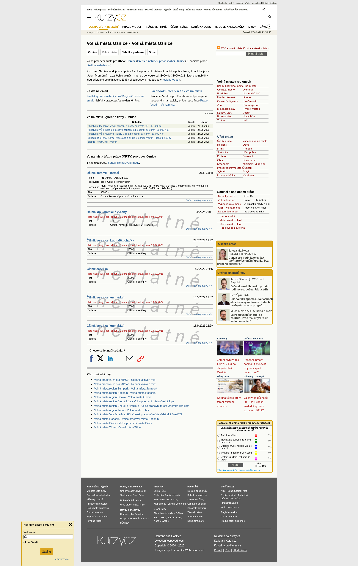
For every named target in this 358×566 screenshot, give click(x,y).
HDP (169, 499)
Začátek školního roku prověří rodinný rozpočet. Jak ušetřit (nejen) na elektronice (249, 289)
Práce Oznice (112, 32)
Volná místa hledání (104, 26)
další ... (247, 120)
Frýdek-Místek (251, 108)
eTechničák (235, 498)
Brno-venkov (224, 116)
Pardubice (223, 93)
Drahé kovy (160, 509)
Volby (223, 507)
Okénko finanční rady (231, 272)
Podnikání (192, 486)
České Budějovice (227, 101)
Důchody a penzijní (254, 376)
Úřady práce (224, 140)
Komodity (222, 338)
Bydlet (265, 3)
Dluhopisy (159, 495)
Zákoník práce (226, 199)
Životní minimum (95, 512)
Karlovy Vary (224, 112)
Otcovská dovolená (230, 223)
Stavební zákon (195, 516)
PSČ (204, 491)
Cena (230, 491)
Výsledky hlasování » (227, 470)
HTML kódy (240, 550)
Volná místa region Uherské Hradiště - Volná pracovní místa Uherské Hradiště (141, 405)
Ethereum (181, 504)
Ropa (156, 517)
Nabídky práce (226, 196)
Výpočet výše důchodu (236, 9)
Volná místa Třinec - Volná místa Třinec (118, 427)
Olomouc (248, 89)
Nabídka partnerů (133, 52)
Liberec (247, 97)
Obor (220, 160)
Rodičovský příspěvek (98, 508)
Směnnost (223, 163)
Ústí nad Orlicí (251, 93)
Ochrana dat (162, 536)
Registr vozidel (228, 495)
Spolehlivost (240, 491)
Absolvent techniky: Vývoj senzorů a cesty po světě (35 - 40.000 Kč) (125, 126)
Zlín (219, 105)
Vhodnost (248, 175)
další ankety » (253, 470)
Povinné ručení (94, 521)
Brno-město (250, 85)
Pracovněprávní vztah (230, 167)
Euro (135, 495)
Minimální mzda (135, 9)
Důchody (124, 523)
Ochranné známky (196, 504)
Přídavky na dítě (95, 499)
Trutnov (221, 120)
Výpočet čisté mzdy (229, 203)
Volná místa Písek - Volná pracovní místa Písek (123, 423)
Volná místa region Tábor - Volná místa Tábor (121, 410)
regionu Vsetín (171, 79)
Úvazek (247, 167)
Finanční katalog (229, 503)
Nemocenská (226, 216)
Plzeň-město (250, 101)
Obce (152, 52)
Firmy (220, 148)
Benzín (171, 517)
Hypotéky (141, 491)
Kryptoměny (160, 504)
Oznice (92, 52)
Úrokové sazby (127, 491)
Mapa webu (233, 507)
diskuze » (242, 470)
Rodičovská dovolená (231, 227)
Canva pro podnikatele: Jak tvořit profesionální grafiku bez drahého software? (243, 260)
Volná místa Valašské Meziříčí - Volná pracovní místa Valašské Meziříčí (138, 414)
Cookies (176, 536)
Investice (159, 486)
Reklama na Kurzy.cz (227, 536)
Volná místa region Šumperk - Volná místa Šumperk (125, 388)
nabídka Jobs (201, 26)
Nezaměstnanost (228, 211)
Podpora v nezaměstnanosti (134, 518)
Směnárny (125, 495)
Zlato (156, 513)
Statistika (222, 152)
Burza (157, 491)
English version (229, 512)
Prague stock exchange (233, 521)
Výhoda (221, 171)
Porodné (139, 514)
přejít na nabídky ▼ (98, 65)
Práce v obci (131, 26)
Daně (190, 521)
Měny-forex (223, 376)
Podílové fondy (172, 495)
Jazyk (246, 171)
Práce (123, 500)
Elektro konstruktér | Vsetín (102, 141)
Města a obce (194, 491)
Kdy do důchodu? (213, 9)
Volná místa (109, 52)
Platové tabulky (153, 9)
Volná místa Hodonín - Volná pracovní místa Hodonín (126, 418)
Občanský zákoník (196, 508)
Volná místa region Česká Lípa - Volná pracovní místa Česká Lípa (134, 401)
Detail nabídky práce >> (199, 200)
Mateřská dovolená (230, 220)
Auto (223, 491)
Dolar (141, 495)
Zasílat (46, 551)
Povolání (248, 156)
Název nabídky (226, 175)
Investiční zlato (167, 513)
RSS (227, 550)
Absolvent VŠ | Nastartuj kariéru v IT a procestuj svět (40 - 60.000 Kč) (126, 133)
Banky (123, 486)
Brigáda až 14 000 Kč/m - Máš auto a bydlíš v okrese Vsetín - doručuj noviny (129, 137)
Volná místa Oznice (129, 32)
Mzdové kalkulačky (230, 26)
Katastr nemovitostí (197, 495)
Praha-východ (251, 105)
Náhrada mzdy (194, 9)
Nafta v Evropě (161, 521)
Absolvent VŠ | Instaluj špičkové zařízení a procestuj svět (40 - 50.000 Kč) (128, 129)
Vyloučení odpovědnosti (169, 540)
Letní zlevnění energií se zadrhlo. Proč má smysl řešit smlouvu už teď (249, 317)
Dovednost (249, 160)
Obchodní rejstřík (226, 3)
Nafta (178, 517)
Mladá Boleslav (226, 108)
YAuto (247, 3)
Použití (218, 550)
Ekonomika (159, 499)
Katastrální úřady (196, 499)
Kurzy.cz (91, 32)
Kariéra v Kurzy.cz (225, 540)
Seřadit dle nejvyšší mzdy (123, 162)
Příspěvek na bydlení (97, 504)
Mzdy (252, 26)
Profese (247, 148)
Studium (273, 3)
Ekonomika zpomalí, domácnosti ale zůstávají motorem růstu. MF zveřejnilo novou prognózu (251, 302)
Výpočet (105, 486)
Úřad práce (225, 136)
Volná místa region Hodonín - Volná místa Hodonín (125, 392)
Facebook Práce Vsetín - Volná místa (176, 91)
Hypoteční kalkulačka (97, 516)
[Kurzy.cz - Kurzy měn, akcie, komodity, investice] (110, 20)
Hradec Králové (226, 97)
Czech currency (229, 516)
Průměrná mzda (116, 9)
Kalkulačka (93, 486)
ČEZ (164, 491)
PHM (163, 517)
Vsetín (246, 112)
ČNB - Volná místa (229, 207)
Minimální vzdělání (254, 163)
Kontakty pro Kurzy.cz (227, 545)
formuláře (199, 521)
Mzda (135, 504)
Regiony (222, 144)
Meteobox (256, 3)
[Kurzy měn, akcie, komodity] (117, 542)
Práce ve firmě (156, 26)
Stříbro (179, 513)
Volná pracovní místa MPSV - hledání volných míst (125, 379)
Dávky (264, 26)
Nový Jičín (249, 116)
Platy (142, 504)
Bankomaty (136, 486)
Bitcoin (171, 504)
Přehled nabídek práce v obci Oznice (161, 61)
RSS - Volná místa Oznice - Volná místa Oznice (248, 48)
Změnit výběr (62, 559)
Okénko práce (226, 243)
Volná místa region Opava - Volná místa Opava (122, 397)
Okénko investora (253, 338)
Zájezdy (239, 3)
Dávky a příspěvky (130, 510)
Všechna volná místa (255, 140)
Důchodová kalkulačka (98, 495)
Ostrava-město (226, 89)
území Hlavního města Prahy (234, 85)
